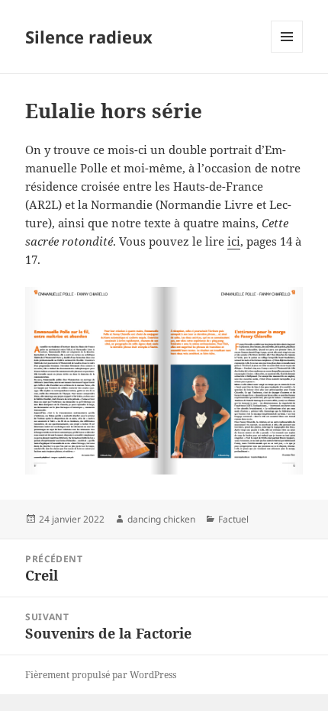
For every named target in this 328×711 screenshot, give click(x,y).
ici (233, 241)
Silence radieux (89, 36)
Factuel (233, 519)
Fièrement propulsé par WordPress (100, 674)
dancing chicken (161, 519)
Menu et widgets (287, 52)
